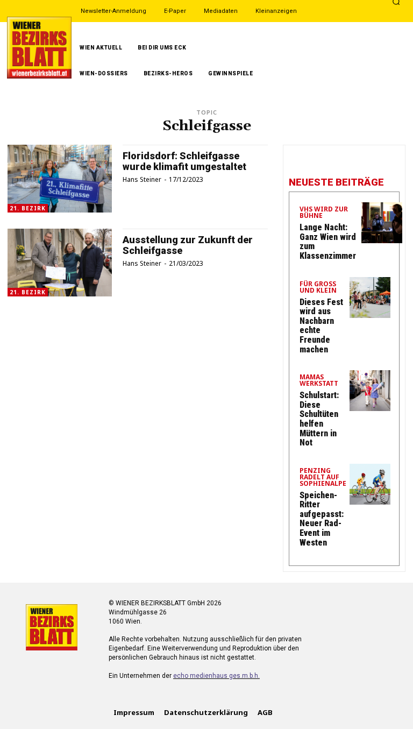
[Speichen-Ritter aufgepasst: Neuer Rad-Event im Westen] (370, 484)
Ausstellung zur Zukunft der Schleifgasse (188, 245)
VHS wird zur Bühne (324, 213)
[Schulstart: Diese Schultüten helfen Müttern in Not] (370, 390)
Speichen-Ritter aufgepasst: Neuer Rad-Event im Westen (322, 519)
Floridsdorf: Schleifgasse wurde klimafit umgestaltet (184, 161)
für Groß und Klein (318, 288)
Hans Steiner (142, 179)
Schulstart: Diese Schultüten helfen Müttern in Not (319, 419)
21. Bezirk (28, 208)
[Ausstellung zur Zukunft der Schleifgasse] (60, 262)
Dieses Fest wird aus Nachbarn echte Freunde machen (321, 326)
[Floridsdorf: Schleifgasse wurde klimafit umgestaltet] (60, 179)
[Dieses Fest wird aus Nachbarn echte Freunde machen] (370, 297)
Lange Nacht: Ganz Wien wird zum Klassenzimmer (328, 241)
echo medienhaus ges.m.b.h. (216, 676)
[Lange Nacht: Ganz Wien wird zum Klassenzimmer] (381, 222)
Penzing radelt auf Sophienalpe (323, 478)
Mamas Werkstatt (319, 381)
